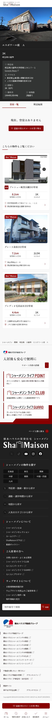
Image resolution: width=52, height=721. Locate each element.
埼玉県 (21, 342)
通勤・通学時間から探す (20, 496)
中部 (11, 476)
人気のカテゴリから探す (20, 512)
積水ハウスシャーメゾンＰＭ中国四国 (17, 652)
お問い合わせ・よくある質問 (18, 557)
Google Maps (11, 70)
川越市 (28, 342)
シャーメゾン (7, 342)
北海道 (11, 471)
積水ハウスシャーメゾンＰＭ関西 (15, 649)
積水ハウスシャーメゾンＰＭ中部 (15, 645)
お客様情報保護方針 (15, 586)
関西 (26, 476)
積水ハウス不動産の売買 (12, 675)
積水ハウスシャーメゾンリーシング (16, 663)
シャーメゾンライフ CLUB (17, 561)
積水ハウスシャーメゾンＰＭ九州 (15, 656)
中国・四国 (41, 476)
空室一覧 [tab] (14, 104)
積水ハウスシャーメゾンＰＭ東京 (15, 641)
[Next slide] (44, 169)
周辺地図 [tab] (37, 104)
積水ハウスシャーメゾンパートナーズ (17, 660)
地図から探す (15, 504)
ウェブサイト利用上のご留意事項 (20, 590)
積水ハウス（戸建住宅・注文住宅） (16, 678)
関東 (15, 342)
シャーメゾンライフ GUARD (18, 570)
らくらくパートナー (15, 565)
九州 (11, 481)
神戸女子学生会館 (10, 690)
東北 (26, 471)
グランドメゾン (32, 675)
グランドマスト (32, 690)
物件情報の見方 (13, 599)
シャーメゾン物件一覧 (15, 595)
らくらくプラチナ (14, 574)
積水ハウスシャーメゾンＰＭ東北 (15, 637)
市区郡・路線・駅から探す (21, 488)
